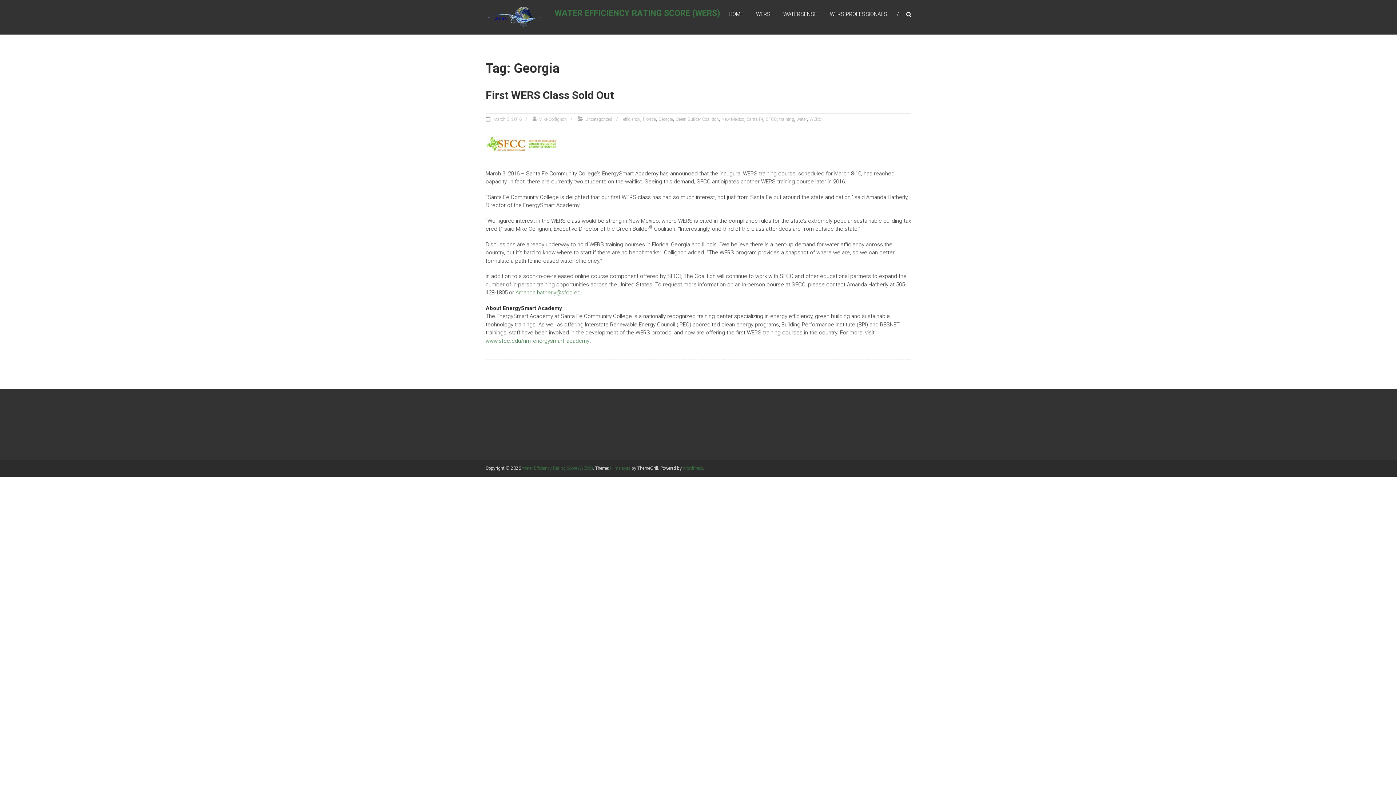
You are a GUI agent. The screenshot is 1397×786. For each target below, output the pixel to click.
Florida (649, 119)
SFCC (771, 119)
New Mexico (732, 119)
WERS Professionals (858, 14)
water (802, 119)
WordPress (693, 468)
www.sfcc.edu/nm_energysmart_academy (537, 341)
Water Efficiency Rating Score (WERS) (637, 13)
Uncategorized (598, 119)
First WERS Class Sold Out (550, 95)
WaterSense (800, 14)
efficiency (631, 119)
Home (736, 14)
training (786, 119)
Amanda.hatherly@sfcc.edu (550, 292)
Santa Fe (755, 119)
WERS (763, 14)
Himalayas (620, 468)
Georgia (665, 119)
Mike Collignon (552, 119)
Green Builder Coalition (697, 119)
